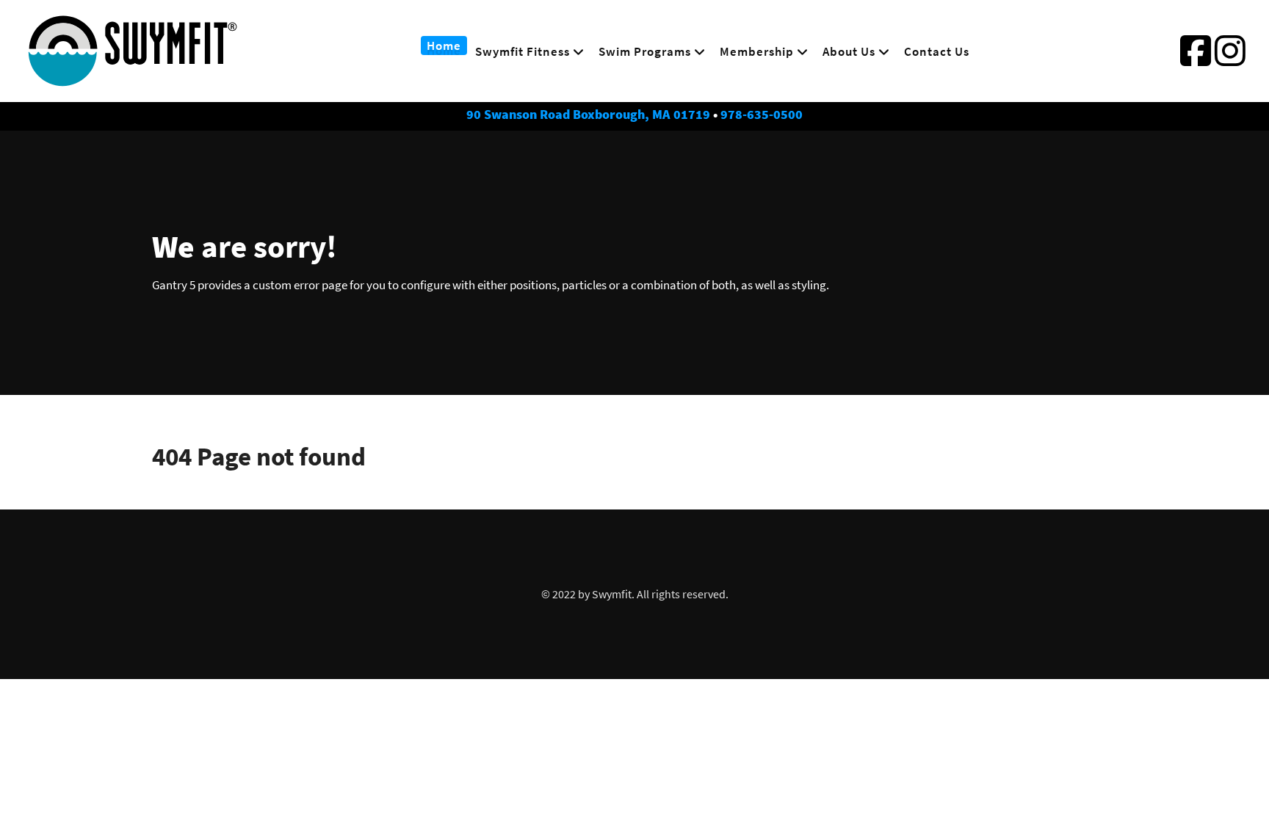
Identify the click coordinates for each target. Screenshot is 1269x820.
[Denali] (133, 80)
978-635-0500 (761, 114)
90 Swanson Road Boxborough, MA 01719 (588, 114)
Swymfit (612, 594)
